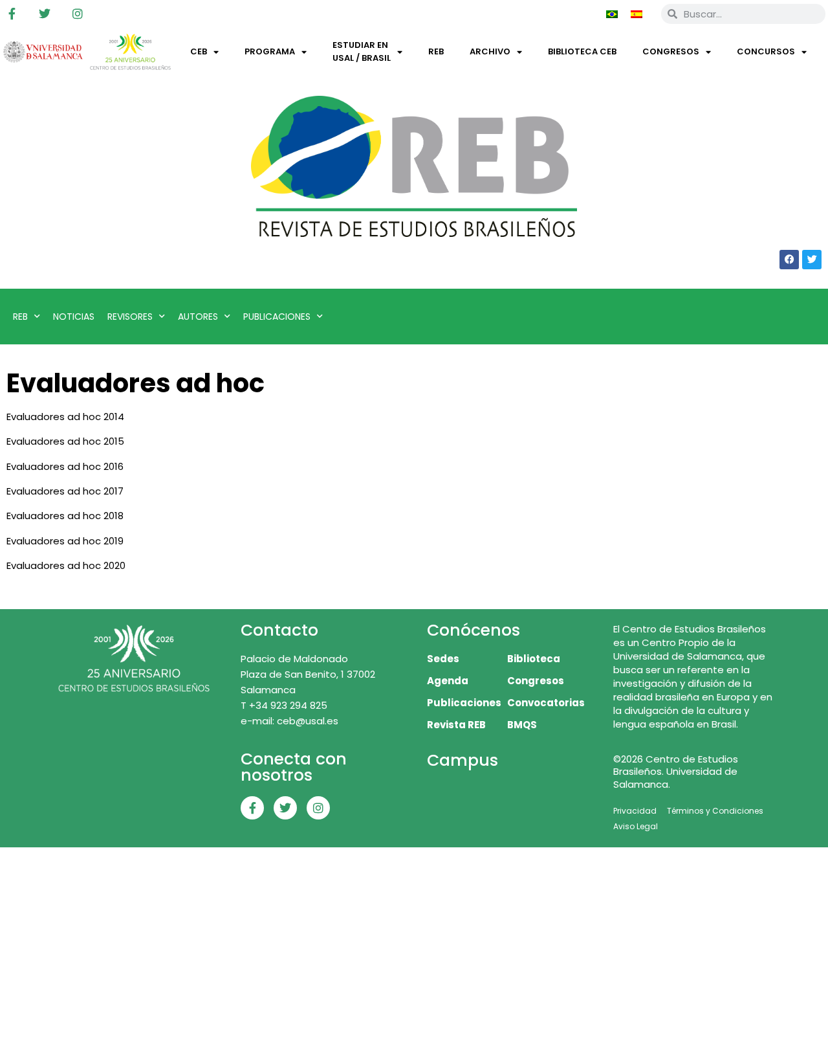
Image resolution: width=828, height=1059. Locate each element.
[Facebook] (789, 259)
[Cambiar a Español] (636, 13)
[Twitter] (44, 13)
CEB (198, 51)
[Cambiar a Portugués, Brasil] (612, 13)
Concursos (766, 51)
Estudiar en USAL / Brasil (361, 51)
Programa (270, 51)
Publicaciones (276, 316)
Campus (462, 760)
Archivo (490, 51)
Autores (198, 316)
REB (436, 51)
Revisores (130, 316)
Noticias (73, 316)
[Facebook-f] (11, 13)
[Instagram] (77, 13)
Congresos (670, 51)
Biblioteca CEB (582, 51)
